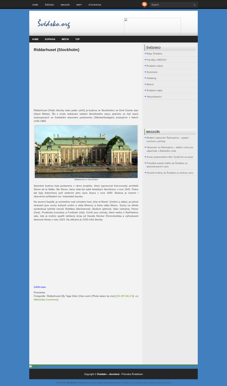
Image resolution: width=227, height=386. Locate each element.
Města (65, 39)
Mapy (79, 5)
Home (35, 5)
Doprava (50, 39)
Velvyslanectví (154, 96)
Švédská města (155, 65)
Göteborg (151, 78)
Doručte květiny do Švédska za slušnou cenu (170, 172)
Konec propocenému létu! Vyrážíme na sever (170, 156)
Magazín (65, 5)
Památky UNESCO (156, 59)
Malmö (150, 84)
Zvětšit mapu (40, 287)
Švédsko (49, 5)
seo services (137, 382)
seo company (150, 382)
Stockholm (94, 5)
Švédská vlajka (154, 90)
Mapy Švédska (154, 53)
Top (77, 39)
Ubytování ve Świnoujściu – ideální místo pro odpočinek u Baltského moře (170, 149)
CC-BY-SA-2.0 (125, 296)
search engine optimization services (105, 382)
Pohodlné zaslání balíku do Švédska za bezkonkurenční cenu (167, 164)
